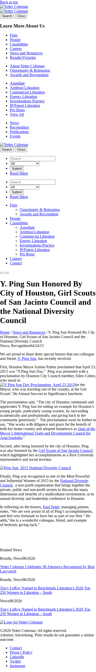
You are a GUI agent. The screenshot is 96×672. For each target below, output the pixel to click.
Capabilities (19, 44)
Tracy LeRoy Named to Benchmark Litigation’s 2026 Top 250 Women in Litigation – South (45, 590)
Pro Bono (17, 110)
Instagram (17, 666)
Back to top (9, 2)
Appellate (17, 83)
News (14, 123)
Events (15, 136)
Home (5, 332)
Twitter (15, 661)
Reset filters (19, 173)
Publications (19, 132)
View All (17, 114)
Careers (16, 48)
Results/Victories (23, 57)
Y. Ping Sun (26, 358)
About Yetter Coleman (27, 66)
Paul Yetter (51, 507)
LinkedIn (17, 657)
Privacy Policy (21, 652)
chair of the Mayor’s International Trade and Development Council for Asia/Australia (47, 433)
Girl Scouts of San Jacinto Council (65, 450)
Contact (16, 263)
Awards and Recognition (29, 75)
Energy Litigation (23, 96)
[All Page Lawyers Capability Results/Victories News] (25, 163)
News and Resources (26, 53)
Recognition (19, 127)
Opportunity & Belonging (30, 70)
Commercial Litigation (27, 92)
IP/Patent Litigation (25, 105)
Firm (13, 35)
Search (7, 16)
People (15, 40)
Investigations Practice (27, 101)
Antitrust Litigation (24, 88)
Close (21, 16)
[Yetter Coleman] (14, 6)
